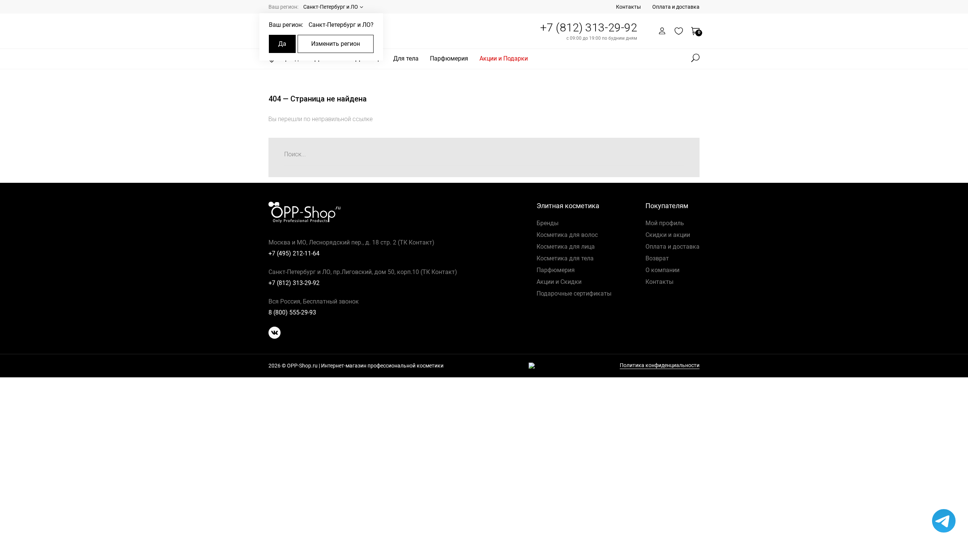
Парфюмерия (449, 58)
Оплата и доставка (676, 7)
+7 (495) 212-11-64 (294, 253)
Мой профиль (664, 223)
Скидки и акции (667, 234)
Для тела (406, 58)
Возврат (657, 258)
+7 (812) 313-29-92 (588, 27)
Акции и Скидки (559, 281)
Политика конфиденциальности (660, 365)
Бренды (547, 223)
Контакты (628, 7)
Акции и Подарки (503, 58)
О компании (662, 270)
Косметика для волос (567, 234)
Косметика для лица (566, 246)
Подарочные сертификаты (574, 293)
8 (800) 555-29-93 (292, 312)
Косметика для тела (565, 258)
